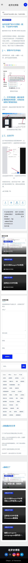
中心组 (20, 374)
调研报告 (5, 415)
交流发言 (5, 381)
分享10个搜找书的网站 (8, 449)
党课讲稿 (5, 384)
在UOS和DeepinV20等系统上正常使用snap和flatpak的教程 (13, 501)
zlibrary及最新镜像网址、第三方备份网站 (13, 443)
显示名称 (4, 333)
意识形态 (11, 398)
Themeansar (17, 560)
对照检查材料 (6, 391)
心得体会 (22, 394)
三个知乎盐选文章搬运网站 (9, 433)
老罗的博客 (13, 5)
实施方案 (17, 388)
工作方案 (19, 391)
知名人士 (5, 404)
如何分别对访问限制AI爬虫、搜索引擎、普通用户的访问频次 (13, 484)
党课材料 (22, 381)
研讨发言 (11, 404)
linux (4, 374)
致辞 (18, 408)
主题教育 (10, 378)
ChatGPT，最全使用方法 (9, 453)
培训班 (10, 388)
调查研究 (21, 411)
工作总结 (13, 391)
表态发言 (5, 411)
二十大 (22, 378)
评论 (4, 309)
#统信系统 (23, 30)
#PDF (14, 30)
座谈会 (10, 394)
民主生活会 (11, 401)
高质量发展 (18, 415)
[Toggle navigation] (2, 5)
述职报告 (11, 415)
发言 (19, 384)
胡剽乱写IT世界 (7, 19)
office (9, 374)
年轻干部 (5, 394)
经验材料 (12, 408)
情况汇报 (5, 398)
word (15, 374)
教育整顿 (5, 401)
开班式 (16, 394)
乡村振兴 (17, 378)
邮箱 (3, 340)
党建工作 (11, 381)
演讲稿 (18, 401)
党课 (17, 381)
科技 (17, 404)
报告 (17, 398)
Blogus (9, 560)
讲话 (10, 411)
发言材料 (5, 388)
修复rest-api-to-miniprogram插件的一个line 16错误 (14, 535)
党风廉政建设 (12, 384)
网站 (3, 348)
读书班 (15, 411)
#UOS (18, 30)
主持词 (4, 378)
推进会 (21, 398)
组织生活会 (5, 408)
